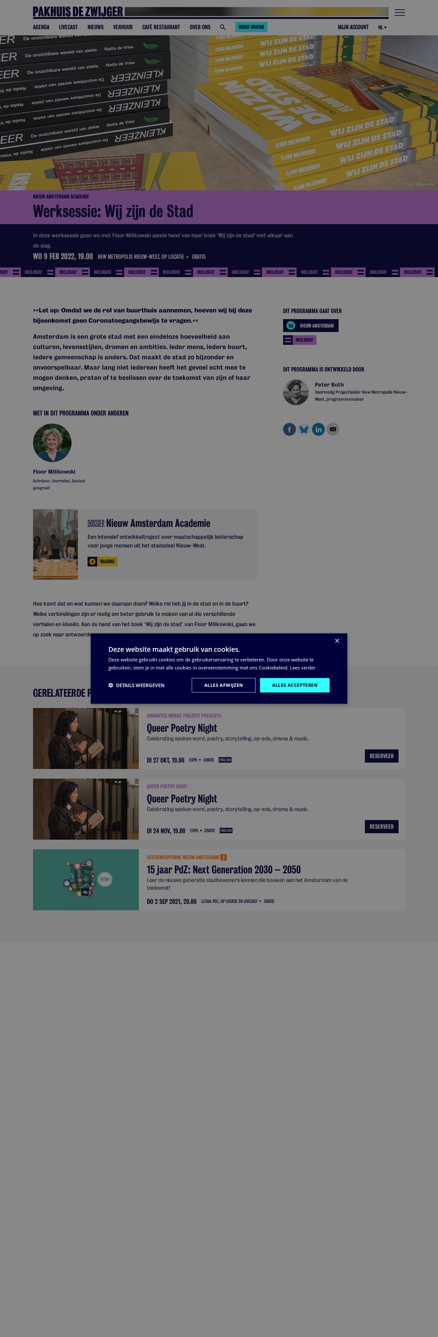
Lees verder (303, 667)
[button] (136, 685)
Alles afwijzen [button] (223, 685)
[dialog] (219, 669)
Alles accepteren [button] (294, 685)
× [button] (336, 641)
